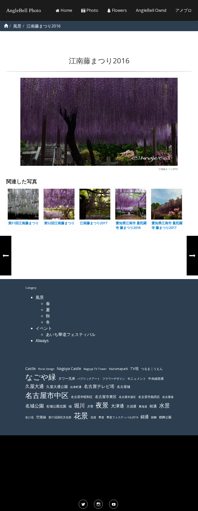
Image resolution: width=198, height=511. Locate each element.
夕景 (90, 406)
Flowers (119, 10)
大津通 (117, 406)
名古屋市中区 (47, 395)
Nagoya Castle (69, 368)
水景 (164, 405)
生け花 (29, 417)
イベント (44, 328)
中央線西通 (156, 378)
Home (66, 10)
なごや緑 (40, 377)
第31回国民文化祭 (59, 417)
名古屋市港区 (127, 397)
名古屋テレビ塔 (99, 386)
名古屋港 (168, 397)
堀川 (79, 405)
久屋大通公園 (57, 386)
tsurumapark (118, 369)
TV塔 (134, 368)
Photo (91, 10)
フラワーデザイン (113, 378)
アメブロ (183, 10)
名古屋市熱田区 (149, 397)
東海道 (143, 406)
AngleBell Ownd (151, 10)
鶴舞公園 (165, 417)
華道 (101, 417)
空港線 (41, 417)
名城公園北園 (56, 406)
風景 (40, 297)
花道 (93, 417)
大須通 (131, 406)
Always (42, 340)
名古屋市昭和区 (82, 397)
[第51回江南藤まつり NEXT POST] (192, 255)
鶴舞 (154, 417)
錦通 (145, 417)
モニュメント (136, 378)
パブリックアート (88, 378)
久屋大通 (34, 386)
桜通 (153, 406)
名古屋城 (123, 386)
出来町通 (75, 387)
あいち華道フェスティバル (70, 334)
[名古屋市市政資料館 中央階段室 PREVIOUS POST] (5, 255)
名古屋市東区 (106, 396)
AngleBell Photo (23, 10)
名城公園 (34, 406)
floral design (46, 369)
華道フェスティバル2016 (122, 417)
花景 (81, 415)
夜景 (102, 405)
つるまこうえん (152, 369)
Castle (30, 368)
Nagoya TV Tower (95, 369)
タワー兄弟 (66, 378)
